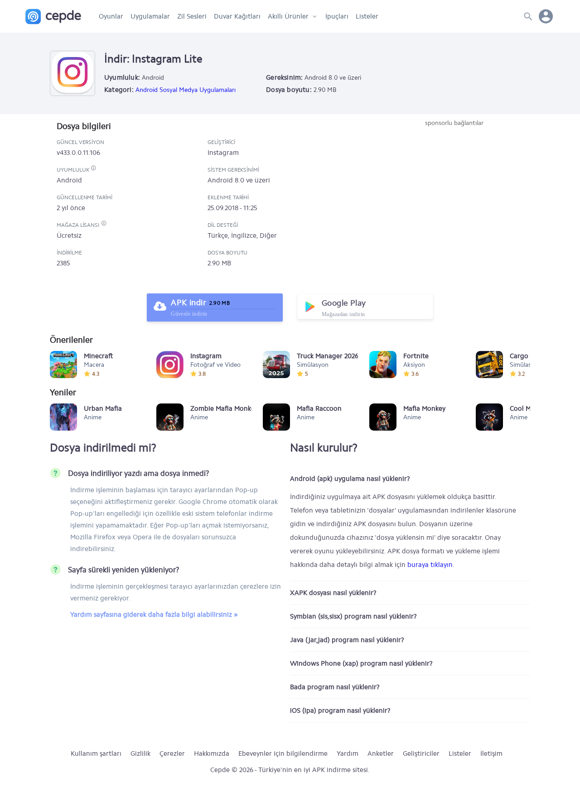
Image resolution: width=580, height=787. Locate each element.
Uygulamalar (150, 16)
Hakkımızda (211, 753)
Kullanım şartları (96, 753)
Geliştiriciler (421, 753)
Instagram (223, 153)
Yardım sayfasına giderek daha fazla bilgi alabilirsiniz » (154, 614)
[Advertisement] (454, 195)
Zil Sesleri (192, 16)
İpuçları (336, 16)
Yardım (347, 753)
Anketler (380, 753)
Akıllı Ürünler (288, 16)
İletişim (491, 753)
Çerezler (172, 753)
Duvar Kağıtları (237, 16)
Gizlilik (140, 753)
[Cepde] (53, 16)
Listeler (367, 16)
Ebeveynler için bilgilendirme (283, 753)
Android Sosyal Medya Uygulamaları (185, 90)
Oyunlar (111, 16)
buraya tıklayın (430, 565)
